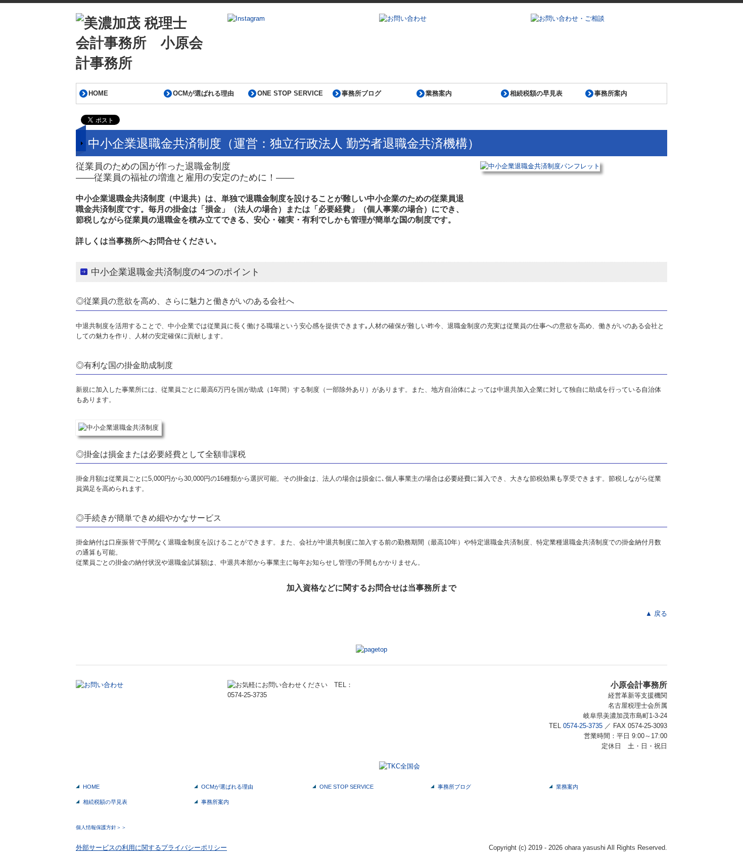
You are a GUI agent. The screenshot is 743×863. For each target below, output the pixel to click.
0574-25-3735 (582, 726)
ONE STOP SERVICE (290, 93)
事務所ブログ (361, 93)
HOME (98, 93)
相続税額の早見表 (536, 93)
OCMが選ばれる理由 (203, 93)
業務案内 (439, 93)
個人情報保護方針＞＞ (101, 827)
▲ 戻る (656, 613)
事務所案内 (610, 93)
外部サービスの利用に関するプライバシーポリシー (151, 847)
